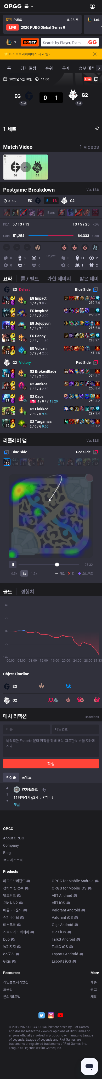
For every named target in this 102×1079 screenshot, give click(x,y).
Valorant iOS (62, 917)
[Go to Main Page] (12, 6)
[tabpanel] (51, 357)
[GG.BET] (30, 42)
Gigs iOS (59, 931)
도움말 (8, 989)
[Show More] (29, 6)
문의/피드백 (11, 996)
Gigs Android (62, 924)
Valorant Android (66, 910)
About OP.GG (13, 837)
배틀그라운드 (12, 910)
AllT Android (62, 895)
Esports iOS (61, 961)
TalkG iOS (60, 946)
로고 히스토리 (13, 859)
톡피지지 (9, 946)
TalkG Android (63, 939)
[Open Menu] (92, 6)
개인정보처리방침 (15, 982)
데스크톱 (9, 924)
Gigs (7, 961)
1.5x (34, 573)
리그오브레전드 (14, 880)
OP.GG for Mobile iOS (69, 888)
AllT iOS (58, 902)
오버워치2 (10, 902)
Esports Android (65, 953)
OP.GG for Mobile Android (73, 880)
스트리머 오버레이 (16, 931)
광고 (93, 989)
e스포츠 (8, 953)
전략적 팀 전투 (13, 888)
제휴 (93, 982)
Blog (7, 852)
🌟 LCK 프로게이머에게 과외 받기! (28, 54)
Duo (6, 939)
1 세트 (9, 129)
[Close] (95, 54)
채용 (93, 996)
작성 (51, 763)
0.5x (14, 573)
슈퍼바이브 (11, 917)
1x (24, 573)
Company (11, 845)
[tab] (9, 278)
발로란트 (9, 895)
